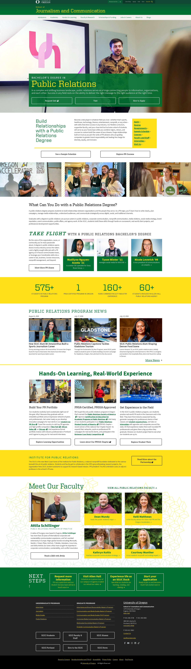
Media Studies (40, 615)
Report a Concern (64, 659)
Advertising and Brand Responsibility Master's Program (95, 607)
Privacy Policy (106, 659)
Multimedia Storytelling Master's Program (90, 623)
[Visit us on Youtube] (128, 643)
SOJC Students (48, 635)
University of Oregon (135, 603)
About (121, 659)
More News (152, 360)
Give (143, 2)
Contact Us (127, 633)
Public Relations (41, 619)
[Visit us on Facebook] (124, 643)
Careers (115, 659)
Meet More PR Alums (44, 268)
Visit (139, 2)
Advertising (39, 607)
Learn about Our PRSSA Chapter (94, 442)
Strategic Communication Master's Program (91, 627)
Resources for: (113, 2)
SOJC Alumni (102, 635)
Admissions (42, 17)
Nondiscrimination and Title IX (81, 659)
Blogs (149, 17)
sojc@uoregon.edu (129, 638)
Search (148, 2)
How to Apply (139, 101)
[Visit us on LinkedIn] (135, 643)
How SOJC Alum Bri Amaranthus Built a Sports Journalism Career (48, 345)
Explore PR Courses (125, 154)
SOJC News (102, 648)
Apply (134, 2)
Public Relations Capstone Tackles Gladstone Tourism (91, 345)
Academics (54, 17)
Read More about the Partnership (146, 460)
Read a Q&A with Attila (54, 556)
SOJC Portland (48, 648)
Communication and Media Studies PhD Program (93, 615)
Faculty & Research (88, 17)
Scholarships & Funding (107, 17)
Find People (129, 659)
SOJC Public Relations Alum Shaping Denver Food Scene (138, 345)
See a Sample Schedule (65, 154)
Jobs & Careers (125, 17)
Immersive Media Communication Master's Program (94, 619)
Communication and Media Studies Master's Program (94, 611)
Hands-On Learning (69, 17)
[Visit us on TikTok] (138, 643)
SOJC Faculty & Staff (75, 636)
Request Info (51, 101)
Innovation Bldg (128, 626)
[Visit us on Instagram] (132, 643)
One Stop (128, 2)
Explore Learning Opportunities (50, 442)
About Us (138, 17)
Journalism (39, 611)
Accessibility (97, 659)
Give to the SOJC (75, 648)
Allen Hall (126, 613)
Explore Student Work (141, 442)
